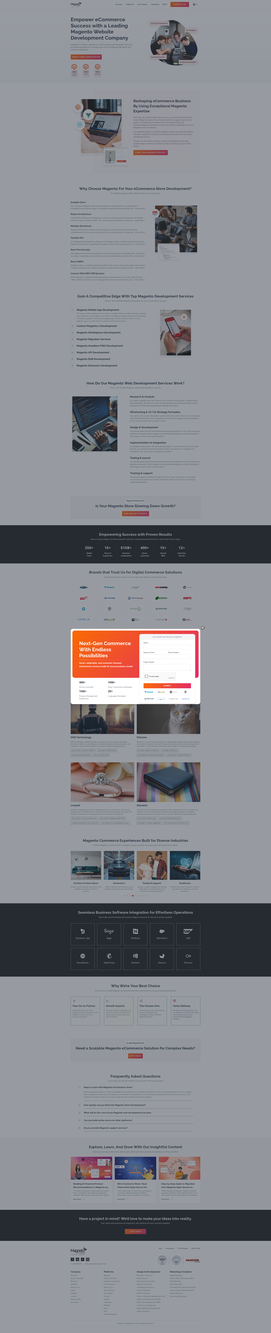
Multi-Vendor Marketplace (146, 1281)
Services (119, 4)
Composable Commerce (145, 1287)
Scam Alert (75, 1302)
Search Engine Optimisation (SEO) (182, 1278)
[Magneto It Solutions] (76, 4)
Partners (74, 1293)
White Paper (195, 1248)
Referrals (74, 1281)
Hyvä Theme (108, 1293)
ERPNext (107, 1305)
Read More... (77, 1199)
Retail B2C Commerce (145, 1275)
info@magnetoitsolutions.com (95, 1264)
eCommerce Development (146, 1305)
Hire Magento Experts (135, 514)
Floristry (152, 883)
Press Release (183, 1248)
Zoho (105, 1311)
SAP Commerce (109, 1284)
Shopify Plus (108, 1287)
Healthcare (86, 883)
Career (73, 1290)
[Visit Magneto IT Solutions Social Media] (72, 1259)
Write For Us (75, 1287)
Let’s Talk (135, 1231)
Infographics (169, 1248)
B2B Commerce (142, 1278)
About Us (74, 1275)
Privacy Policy (76, 1299)
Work (165, 4)
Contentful (107, 1302)
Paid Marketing (175, 1281)
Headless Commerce (144, 1284)
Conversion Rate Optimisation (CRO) (183, 1287)
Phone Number (174, 652)
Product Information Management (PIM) (151, 1296)
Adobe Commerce (110, 1278)
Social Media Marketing (178, 1296)
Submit (167, 686)
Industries (155, 4)
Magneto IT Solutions (125, 1323)
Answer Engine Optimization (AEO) (182, 1290)
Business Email (149, 652)
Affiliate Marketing (176, 1293)
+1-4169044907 (76, 1264)
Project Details (149, 662)
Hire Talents (143, 4)
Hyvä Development (144, 1290)
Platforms (130, 4)
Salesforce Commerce (112, 1281)
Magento (107, 1275)
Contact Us (180, 4)
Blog (160, 1248)
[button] (124, 896)
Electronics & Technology (119, 883)
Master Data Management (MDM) (148, 1302)
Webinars (74, 1284)
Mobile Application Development (148, 1308)
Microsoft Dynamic (110, 1314)
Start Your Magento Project (150, 153)
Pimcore (107, 1296)
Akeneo (106, 1299)
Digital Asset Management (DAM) (148, 1299)
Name (146, 643)
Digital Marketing (176, 1275)
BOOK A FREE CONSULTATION (86, 57)
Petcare (185, 883)
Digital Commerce (143, 1311)
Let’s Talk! (135, 1056)
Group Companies (77, 1278)
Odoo (106, 1308)
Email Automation (176, 1284)
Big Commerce (109, 1290)
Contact (73, 1296)
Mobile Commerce (143, 1293)
